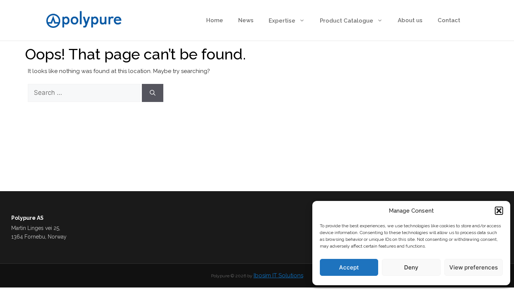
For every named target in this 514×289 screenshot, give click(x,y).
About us (410, 20)
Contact (449, 20)
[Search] (152, 93)
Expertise (282, 20)
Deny (411, 267)
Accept (349, 267)
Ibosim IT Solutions (278, 275)
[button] (499, 210)
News (246, 20)
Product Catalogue (346, 20)
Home (214, 20)
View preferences (473, 267)
